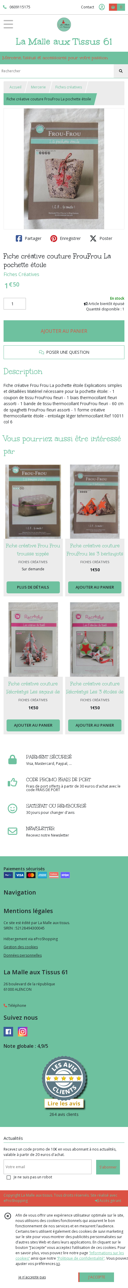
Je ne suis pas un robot (33, 1177)
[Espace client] (102, 7)
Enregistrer (70, 238)
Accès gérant (110, 1200)
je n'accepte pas (32, 1277)
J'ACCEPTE (96, 1277)
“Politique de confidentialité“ (80, 1258)
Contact (87, 7)
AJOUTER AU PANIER (64, 331)
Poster (105, 238)
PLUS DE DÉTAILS (33, 587)
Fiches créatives (68, 87)
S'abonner (108, 1167)
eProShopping (16, 1200)
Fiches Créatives (21, 274)
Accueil (15, 87)
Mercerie (38, 87)
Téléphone (16, 1005)
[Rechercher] (121, 71)
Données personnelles (23, 955)
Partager (32, 238)
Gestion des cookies (21, 946)
